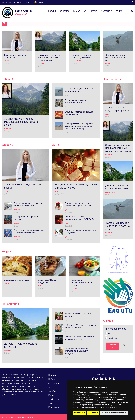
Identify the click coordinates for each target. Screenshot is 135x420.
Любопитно (106, 11)
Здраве (76, 11)
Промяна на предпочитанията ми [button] (113, 412)
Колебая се (112, 338)
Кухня (94, 11)
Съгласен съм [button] (79, 412)
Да (109, 333)
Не (109, 335)
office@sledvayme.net (100, 374)
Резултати (124, 345)
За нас (119, 11)
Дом (86, 11)
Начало (52, 375)
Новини (52, 11)
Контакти (53, 407)
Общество (64, 11)
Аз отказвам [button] (93, 412)
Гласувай (112, 346)
